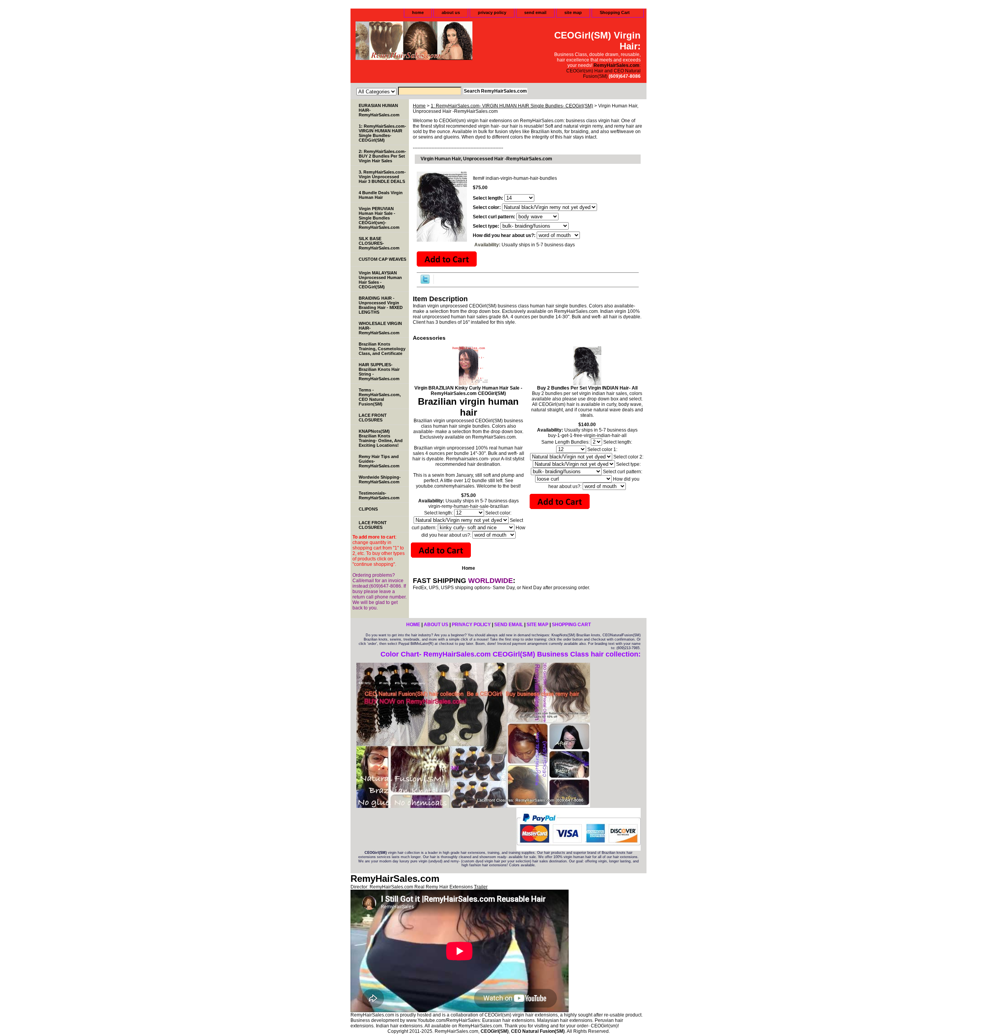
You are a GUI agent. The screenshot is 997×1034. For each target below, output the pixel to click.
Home (419, 106)
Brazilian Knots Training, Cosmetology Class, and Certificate (382, 349)
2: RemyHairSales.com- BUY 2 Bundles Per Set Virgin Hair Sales (382, 156)
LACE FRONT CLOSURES (373, 417)
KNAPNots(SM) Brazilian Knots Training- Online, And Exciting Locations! (381, 438)
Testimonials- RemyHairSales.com (379, 495)
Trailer (481, 887)
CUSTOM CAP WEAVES (382, 259)
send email (535, 12)
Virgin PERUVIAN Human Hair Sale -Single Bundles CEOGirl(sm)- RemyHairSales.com (379, 218)
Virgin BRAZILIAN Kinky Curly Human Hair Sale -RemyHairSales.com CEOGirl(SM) (468, 390)
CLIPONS (368, 509)
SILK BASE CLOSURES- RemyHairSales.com (379, 243)
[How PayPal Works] (578, 849)
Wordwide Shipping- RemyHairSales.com (380, 479)
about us (451, 12)
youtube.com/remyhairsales (445, 486)
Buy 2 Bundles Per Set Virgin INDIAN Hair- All (587, 388)
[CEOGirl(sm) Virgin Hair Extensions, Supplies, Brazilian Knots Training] (448, 41)
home (418, 12)
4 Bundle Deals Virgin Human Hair (381, 195)
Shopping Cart (615, 12)
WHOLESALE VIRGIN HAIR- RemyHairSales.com (380, 328)
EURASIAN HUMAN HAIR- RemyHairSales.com (379, 110)
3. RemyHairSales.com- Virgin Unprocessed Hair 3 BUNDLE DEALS (382, 177)
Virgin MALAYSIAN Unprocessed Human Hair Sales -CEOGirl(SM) (380, 279)
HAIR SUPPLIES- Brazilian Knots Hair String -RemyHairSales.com (379, 371)
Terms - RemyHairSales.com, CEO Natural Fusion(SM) (380, 397)
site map (573, 12)
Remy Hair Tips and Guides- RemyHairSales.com (379, 461)
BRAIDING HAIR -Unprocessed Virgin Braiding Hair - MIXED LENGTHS (381, 305)
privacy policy (492, 12)
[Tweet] (425, 282)
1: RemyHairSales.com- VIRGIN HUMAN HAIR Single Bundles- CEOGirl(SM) (512, 106)
